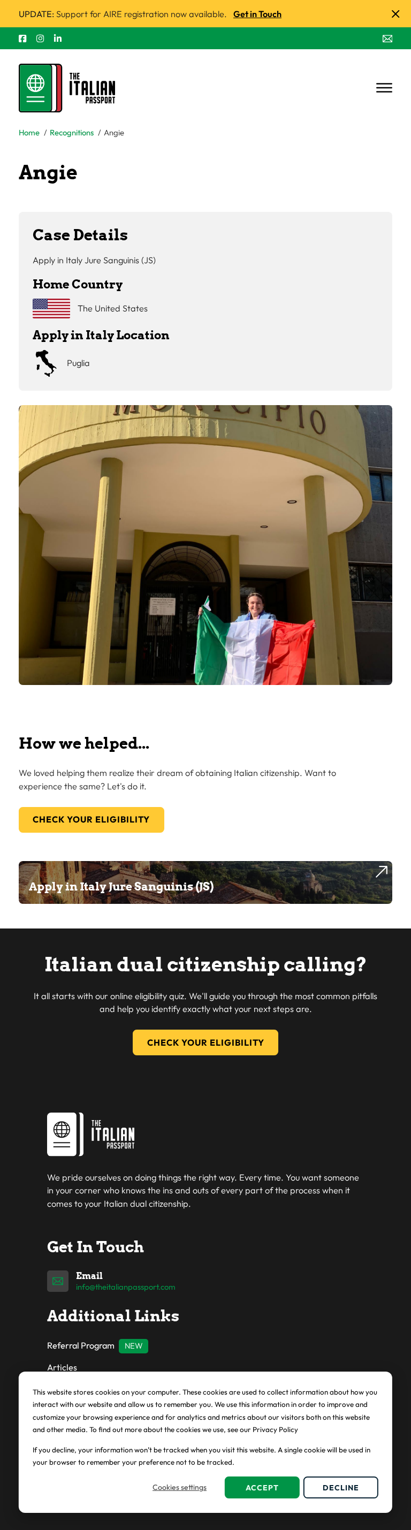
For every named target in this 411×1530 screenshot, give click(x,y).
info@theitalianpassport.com (126, 1287)
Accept (262, 1488)
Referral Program (81, 1345)
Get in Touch (257, 14)
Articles (62, 1367)
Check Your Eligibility (91, 819)
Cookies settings (180, 1487)
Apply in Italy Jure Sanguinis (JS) (121, 886)
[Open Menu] (384, 87)
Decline (341, 1488)
